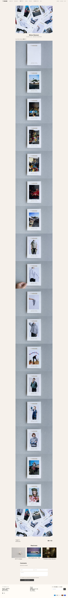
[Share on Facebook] (48, 541)
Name (22, 569)
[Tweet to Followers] (50, 541)
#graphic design (17, 541)
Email (36, 569)
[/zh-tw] (5, 1)
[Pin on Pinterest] (52, 541)
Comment (22, 572)
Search (58, 1)
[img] (3, 593)
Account (61, 1)
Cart (65, 1)
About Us (31, 586)
